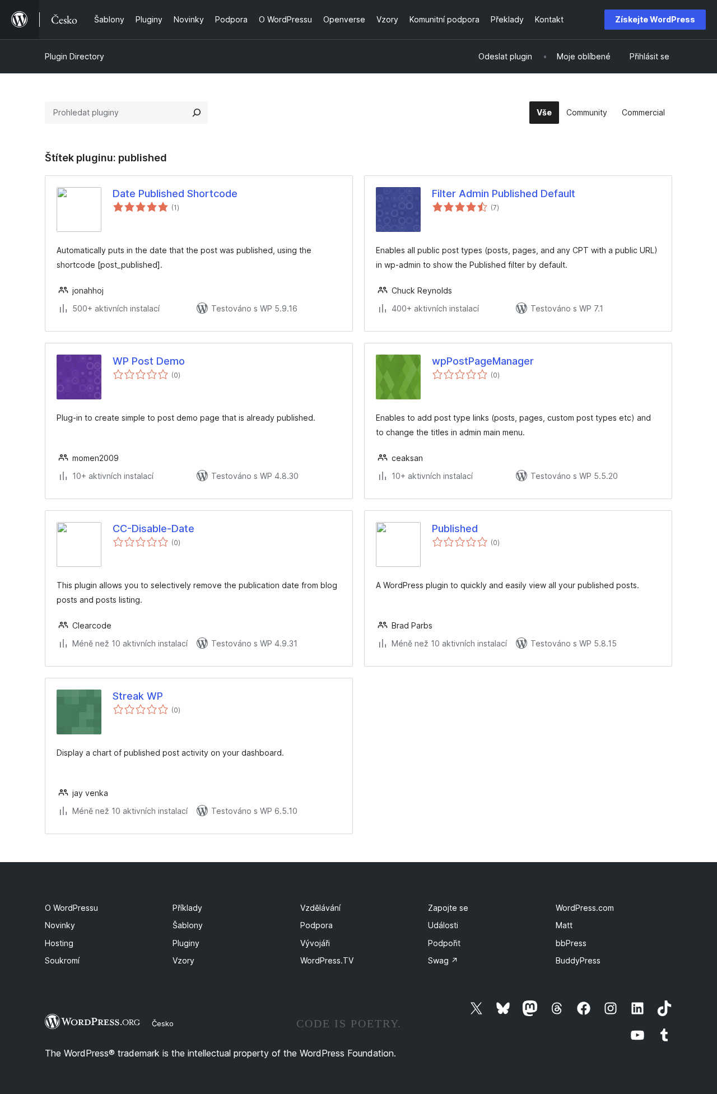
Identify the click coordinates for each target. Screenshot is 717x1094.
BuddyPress (578, 960)
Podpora (316, 925)
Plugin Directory (74, 56)
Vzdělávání (320, 908)
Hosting (59, 943)
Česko (163, 1023)
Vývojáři (315, 943)
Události (443, 925)
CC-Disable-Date (153, 528)
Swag (443, 960)
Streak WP (138, 696)
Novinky (60, 925)
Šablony (188, 925)
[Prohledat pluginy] (196, 112)
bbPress (571, 943)
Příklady (187, 908)
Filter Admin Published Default (503, 193)
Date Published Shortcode (175, 193)
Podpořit (444, 943)
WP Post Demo (149, 361)
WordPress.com (585, 908)
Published (455, 528)
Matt (564, 925)
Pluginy (186, 943)
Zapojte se (448, 908)
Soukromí (62, 960)
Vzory (183, 960)
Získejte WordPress (655, 19)
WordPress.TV (326, 960)
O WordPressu (71, 908)
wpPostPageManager (483, 361)
